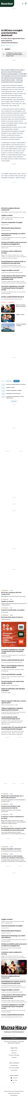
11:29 (3, 384)
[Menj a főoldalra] (7, 4)
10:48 (3, 393)
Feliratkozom (14, 1038)
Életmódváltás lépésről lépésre (13, 393)
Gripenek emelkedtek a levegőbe (21, 324)
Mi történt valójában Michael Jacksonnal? (21, 305)
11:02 (3, 390)
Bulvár (5, 310)
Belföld (6, 320)
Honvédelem (7, 330)
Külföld (17, 381)
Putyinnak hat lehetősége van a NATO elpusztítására (15, 397)
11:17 (3, 387)
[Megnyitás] (26, 3)
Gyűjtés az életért (20, 314)
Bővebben (14, 401)
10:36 (3, 396)
